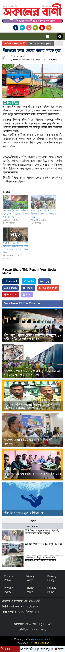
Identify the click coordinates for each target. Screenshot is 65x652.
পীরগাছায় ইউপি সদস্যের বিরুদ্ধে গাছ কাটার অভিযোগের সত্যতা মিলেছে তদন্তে (29, 406)
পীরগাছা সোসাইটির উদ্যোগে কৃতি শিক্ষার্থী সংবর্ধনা (28, 442)
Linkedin (11, 288)
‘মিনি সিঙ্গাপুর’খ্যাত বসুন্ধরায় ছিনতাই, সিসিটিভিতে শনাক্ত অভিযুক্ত (42, 532)
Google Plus (50, 288)
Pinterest (11, 294)
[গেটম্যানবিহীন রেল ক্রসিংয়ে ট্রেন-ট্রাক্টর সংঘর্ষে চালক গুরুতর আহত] (15, 202)
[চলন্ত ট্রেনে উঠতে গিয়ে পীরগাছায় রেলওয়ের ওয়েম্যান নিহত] (43, 202)
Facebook (12, 281)
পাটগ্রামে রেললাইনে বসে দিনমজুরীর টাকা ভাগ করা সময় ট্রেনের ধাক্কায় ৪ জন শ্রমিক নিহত (15, 247)
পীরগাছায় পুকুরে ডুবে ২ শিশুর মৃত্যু (24, 513)
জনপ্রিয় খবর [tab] (32, 526)
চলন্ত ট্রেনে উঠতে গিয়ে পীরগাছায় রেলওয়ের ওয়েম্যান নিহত (43, 213)
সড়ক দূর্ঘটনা (46, 43)
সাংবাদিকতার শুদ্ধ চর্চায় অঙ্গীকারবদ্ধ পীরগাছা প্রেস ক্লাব (32, 475)
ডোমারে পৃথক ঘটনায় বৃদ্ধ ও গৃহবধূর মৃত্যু (43, 544)
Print (28, 294)
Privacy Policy (8, 578)
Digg (46, 281)
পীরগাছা (36, 43)
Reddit (29, 288)
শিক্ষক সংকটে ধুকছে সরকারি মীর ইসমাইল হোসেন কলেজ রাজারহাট (40, 559)
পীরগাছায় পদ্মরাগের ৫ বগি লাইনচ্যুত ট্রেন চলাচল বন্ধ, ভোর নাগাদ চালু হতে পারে (32, 373)
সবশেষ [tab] (32, 521)
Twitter (30, 281)
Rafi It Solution (41, 643)
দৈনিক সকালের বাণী (16, 43)
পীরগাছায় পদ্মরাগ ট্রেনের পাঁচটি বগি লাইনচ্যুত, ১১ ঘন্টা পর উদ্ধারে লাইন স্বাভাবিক (32, 337)
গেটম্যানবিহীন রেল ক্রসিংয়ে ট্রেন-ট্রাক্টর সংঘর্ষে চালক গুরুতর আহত (15, 213)
